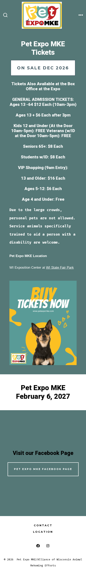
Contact (43, 525)
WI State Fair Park (60, 267)
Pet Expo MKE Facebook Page (43, 469)
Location (43, 531)
